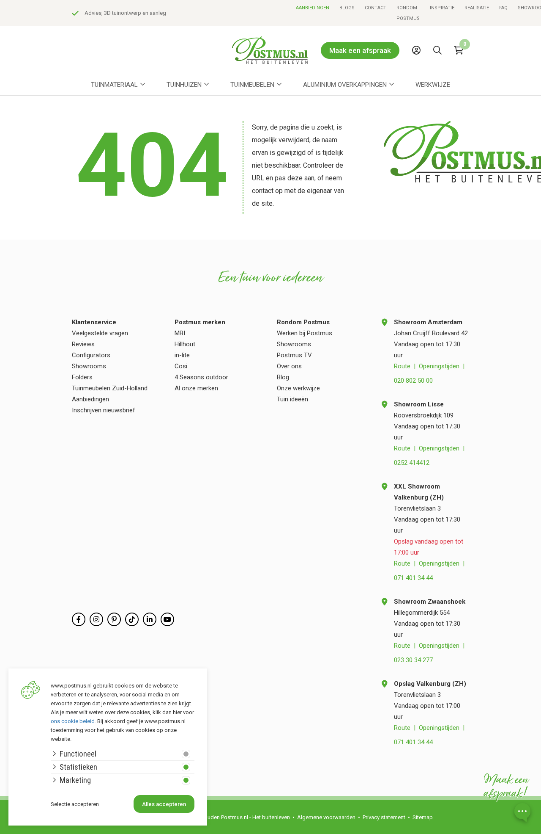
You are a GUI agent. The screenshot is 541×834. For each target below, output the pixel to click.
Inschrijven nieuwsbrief (103, 410)
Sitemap (423, 817)
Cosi (181, 366)
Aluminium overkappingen (345, 84)
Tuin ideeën (292, 399)
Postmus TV (294, 355)
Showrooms (89, 366)
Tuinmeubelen (252, 84)
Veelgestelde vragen (100, 333)
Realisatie (476, 8)
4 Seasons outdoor (201, 377)
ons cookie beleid (73, 721)
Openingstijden (439, 366)
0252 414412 (411, 463)
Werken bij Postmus (304, 333)
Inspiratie (442, 8)
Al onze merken (196, 388)
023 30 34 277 (413, 660)
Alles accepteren (164, 804)
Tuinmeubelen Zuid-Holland (110, 388)
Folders (82, 377)
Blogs (347, 8)
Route (402, 366)
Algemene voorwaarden (326, 817)
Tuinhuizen (184, 84)
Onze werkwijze (298, 388)
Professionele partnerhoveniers (263, 13)
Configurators (91, 355)
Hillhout (185, 344)
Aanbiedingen (312, 8)
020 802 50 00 (413, 380)
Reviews (83, 344)
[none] (439, 69)
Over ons (289, 366)
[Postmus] (270, 50)
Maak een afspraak (360, 50)
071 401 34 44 (413, 578)
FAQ (503, 8)
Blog (283, 377)
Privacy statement (384, 817)
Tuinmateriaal (114, 84)
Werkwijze (432, 84)
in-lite (182, 355)
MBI (180, 333)
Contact (375, 8)
